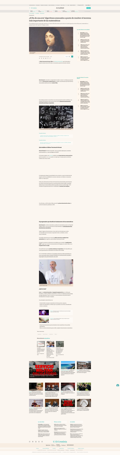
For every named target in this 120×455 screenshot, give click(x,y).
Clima (68, 5)
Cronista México (31, 13)
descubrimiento (45, 334)
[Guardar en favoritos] (72, 56)
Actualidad (38, 5)
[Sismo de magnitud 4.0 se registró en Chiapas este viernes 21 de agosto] (68, 387)
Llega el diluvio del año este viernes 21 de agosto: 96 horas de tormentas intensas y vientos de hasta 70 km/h (85, 46)
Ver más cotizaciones (87, 11)
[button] (117, 385)
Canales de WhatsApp (46, 448)
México (56, 334)
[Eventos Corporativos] (53, 445)
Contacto (37, 448)
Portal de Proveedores (71, 448)
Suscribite (54, 448)
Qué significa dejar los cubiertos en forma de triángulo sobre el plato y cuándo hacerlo (84, 41)
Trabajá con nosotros (81, 448)
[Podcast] (64, 445)
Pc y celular (58, 5)
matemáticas (42, 13)
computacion (51, 334)
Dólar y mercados (51, 5)
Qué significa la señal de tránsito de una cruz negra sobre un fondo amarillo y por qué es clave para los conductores (85, 52)
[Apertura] (48, 445)
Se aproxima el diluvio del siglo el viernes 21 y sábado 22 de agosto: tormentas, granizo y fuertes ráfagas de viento (85, 58)
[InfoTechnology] (70, 445)
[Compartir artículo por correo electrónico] (47, 58)
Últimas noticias (32, 5)
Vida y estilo (63, 5)
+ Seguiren (68, 56)
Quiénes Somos (61, 448)
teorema (51, 155)
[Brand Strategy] (58, 445)
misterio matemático (58, 61)
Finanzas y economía (44, 5)
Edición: (88, 5)
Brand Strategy (72, 5)
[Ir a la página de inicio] (60, 441)
